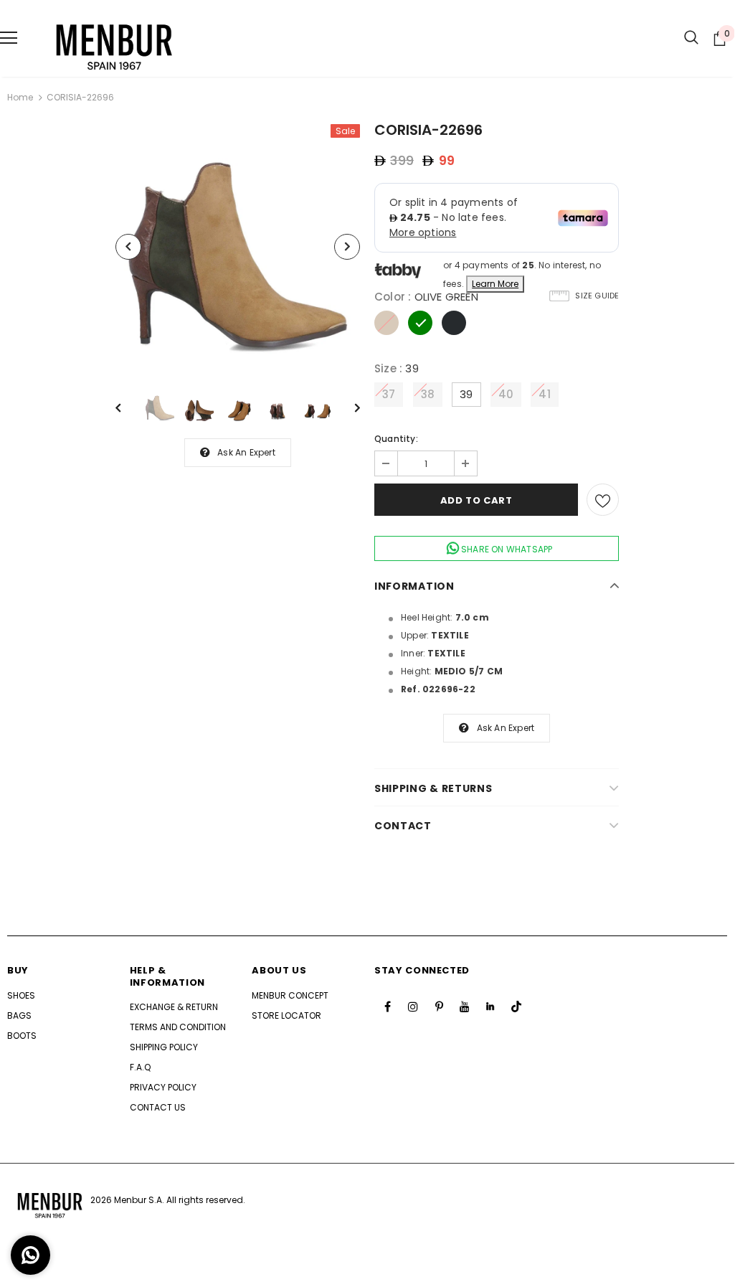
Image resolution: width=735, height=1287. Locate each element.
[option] (237, 246)
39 (466, 394)
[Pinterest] (439, 1006)
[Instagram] (413, 1006)
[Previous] (128, 247)
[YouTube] (465, 1006)
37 (388, 394)
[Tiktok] (516, 1006)
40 (505, 394)
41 (544, 394)
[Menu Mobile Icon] (8, 38)
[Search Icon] (691, 38)
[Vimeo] (490, 1006)
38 (428, 394)
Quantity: (396, 439)
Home (20, 97)
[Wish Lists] (603, 500)
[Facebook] (387, 1006)
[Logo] (114, 38)
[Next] (347, 247)
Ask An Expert (246, 452)
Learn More (495, 284)
